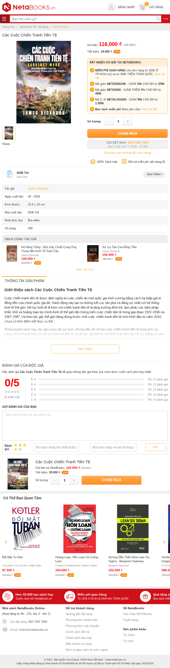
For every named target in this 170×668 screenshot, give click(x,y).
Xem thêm (154, 174)
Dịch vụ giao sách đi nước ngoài (87, 649)
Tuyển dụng (130, 620)
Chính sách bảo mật (79, 638)
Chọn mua (127, 133)
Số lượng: (94, 121)
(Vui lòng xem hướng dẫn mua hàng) (127, 152)
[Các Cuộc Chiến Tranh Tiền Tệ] (43, 122)
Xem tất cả (84, 269)
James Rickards (38, 188)
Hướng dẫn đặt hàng (79, 614)
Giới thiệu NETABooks (137, 614)
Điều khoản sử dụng (79, 643)
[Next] (164, 542)
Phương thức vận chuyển (82, 626)
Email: (29, 629)
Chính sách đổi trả (77, 632)
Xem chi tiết (149, 109)
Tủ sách (128, 641)
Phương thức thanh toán (82, 620)
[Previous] (6, 542)
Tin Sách (129, 635)
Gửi (155, 447)
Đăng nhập (126, 7)
